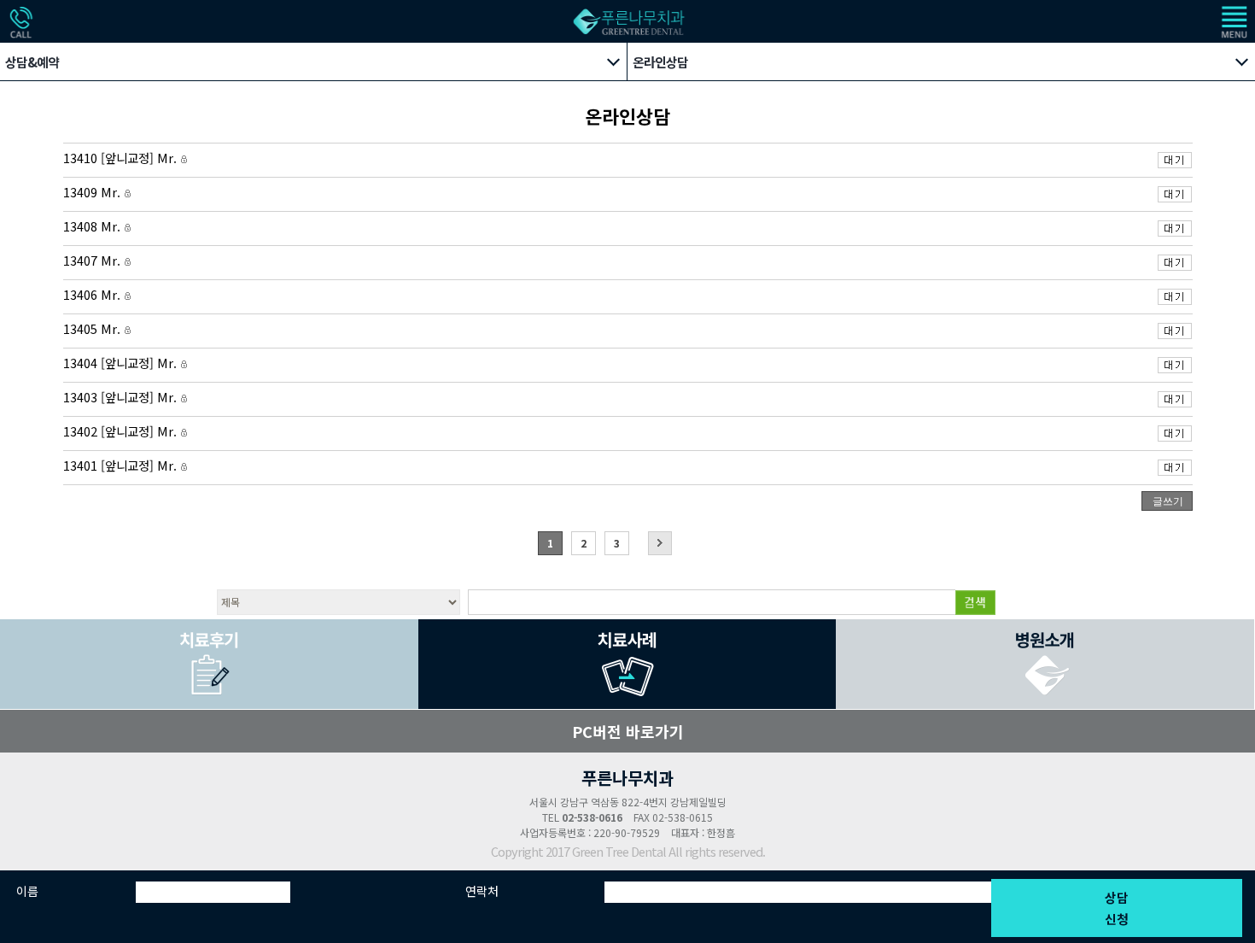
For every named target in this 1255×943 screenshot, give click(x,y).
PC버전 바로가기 (628, 731)
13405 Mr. (93, 329)
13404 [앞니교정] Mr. (121, 363)
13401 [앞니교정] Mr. (121, 466)
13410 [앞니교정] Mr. (121, 158)
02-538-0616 (592, 817)
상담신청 (1117, 908)
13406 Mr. (93, 295)
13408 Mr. (93, 226)
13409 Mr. (93, 192)
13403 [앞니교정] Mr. (121, 397)
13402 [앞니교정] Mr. (121, 431)
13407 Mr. (93, 261)
